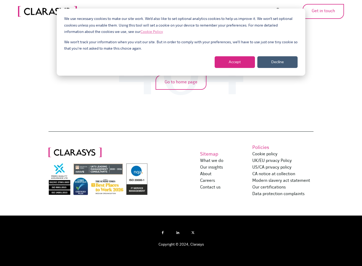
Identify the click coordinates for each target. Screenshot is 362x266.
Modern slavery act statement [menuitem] (281, 181)
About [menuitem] (205, 174)
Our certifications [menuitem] (269, 187)
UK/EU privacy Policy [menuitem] (272, 161)
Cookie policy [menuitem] (264, 154)
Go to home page (181, 82)
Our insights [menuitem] (211, 167)
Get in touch (323, 11)
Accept (235, 61)
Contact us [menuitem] (210, 187)
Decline (277, 61)
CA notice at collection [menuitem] (273, 174)
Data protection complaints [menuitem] (278, 194)
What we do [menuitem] (211, 161)
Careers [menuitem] (207, 181)
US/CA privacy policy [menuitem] (272, 167)
